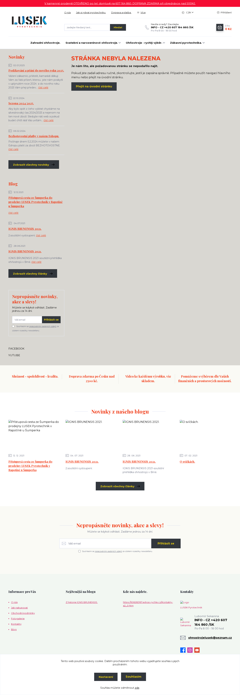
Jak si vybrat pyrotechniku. (91, 12)
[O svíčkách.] (205, 435)
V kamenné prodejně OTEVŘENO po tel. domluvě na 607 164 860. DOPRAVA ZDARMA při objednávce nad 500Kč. (120, 3)
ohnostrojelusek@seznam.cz (210, 637)
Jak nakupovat (19, 607)
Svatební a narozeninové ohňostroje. (92, 42)
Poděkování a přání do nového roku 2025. (36, 70)
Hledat (118, 27)
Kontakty (16, 624)
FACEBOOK (16, 348)
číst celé (43, 87)
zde (137, 687)
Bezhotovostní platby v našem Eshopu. (33, 136)
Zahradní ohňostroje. (45, 42)
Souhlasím (133, 676)
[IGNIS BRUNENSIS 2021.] (91, 435)
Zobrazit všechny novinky (31, 164)
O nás (67, 12)
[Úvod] (32, 21)
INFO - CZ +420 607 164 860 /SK (172, 27)
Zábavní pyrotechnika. (186, 42)
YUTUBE (14, 355)
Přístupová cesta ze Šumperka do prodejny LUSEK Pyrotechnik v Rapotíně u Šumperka (35, 202)
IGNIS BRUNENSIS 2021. (24, 229)
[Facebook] (183, 650)
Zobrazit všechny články (30, 273)
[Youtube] (197, 650)
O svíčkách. (187, 461)
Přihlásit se (51, 319)
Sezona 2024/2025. (21, 103)
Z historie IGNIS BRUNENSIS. (82, 602)
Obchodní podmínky (23, 613)
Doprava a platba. (121, 12)
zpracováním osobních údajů (42, 326)
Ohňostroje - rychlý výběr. (144, 42)
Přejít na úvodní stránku (94, 86)
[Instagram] (190, 650)
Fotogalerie (18, 618)
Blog (14, 629)
